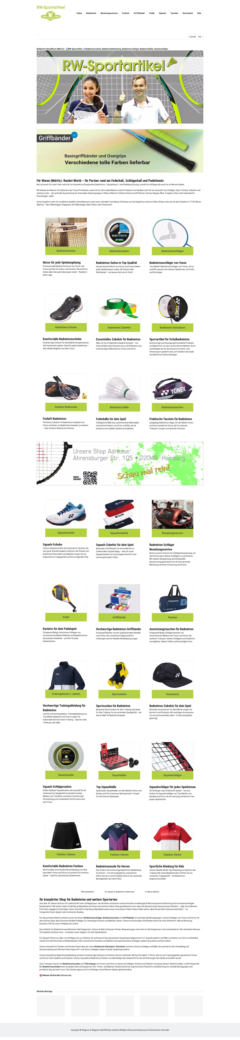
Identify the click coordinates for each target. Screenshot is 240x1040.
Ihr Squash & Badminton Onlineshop (119, 892)
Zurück (193, 37)
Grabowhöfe (188, 193)
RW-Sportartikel (87, 892)
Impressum (143, 1030)
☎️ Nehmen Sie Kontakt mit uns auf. (55, 975)
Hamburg (74, 906)
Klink (162, 193)
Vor (199, 37)
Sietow (149, 193)
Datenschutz (155, 1030)
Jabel (51, 196)
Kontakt (165, 1030)
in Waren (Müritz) (152, 892)
